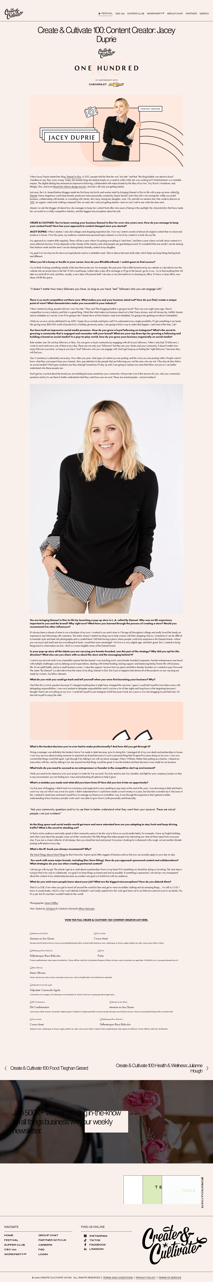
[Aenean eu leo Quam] (62, 933)
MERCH (204, 13)
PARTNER (191, 13)
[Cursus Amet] (129, 933)
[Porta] (138, 950)
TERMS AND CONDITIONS (118, 1277)
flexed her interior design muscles (69, 186)
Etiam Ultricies (38, 972)
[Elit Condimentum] (69, 1002)
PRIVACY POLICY (145, 1277)
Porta (101, 955)
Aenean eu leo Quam (42, 938)
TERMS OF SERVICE (170, 1277)
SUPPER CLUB (135, 13)
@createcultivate (202, 1192)
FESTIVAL (107, 13)
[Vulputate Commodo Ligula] (72, 985)
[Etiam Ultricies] (71, 968)
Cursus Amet (101, 938)
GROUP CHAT (175, 13)
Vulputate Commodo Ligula (45, 990)
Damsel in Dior (74, 176)
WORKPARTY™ (155, 13)
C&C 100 (120, 13)
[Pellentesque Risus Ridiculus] (64, 950)
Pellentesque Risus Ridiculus (45, 955)
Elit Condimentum (39, 1007)
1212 (32, 202)
